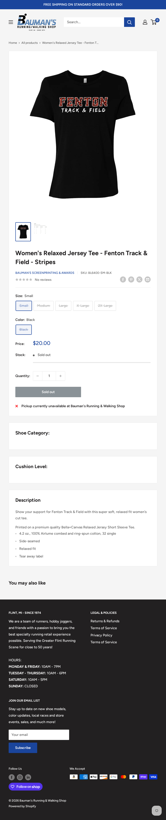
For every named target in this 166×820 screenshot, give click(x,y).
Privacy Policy (101, 635)
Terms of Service (104, 628)
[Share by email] (148, 279)
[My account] (145, 22)
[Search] (129, 22)
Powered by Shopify (22, 806)
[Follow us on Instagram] (20, 777)
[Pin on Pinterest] (131, 279)
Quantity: (22, 376)
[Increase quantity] (60, 376)
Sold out (48, 392)
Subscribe (23, 748)
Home (13, 43)
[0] (153, 22)
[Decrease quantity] (37, 376)
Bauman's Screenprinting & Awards (44, 273)
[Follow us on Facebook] (12, 777)
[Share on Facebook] (123, 279)
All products (29, 43)
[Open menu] (11, 22)
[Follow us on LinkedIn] (28, 777)
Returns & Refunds (105, 621)
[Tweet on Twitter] (139, 279)
